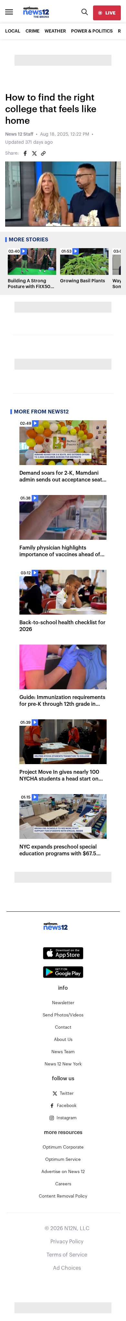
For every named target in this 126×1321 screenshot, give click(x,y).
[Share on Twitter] (34, 153)
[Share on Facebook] (25, 153)
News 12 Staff (19, 134)
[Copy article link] (43, 153)
